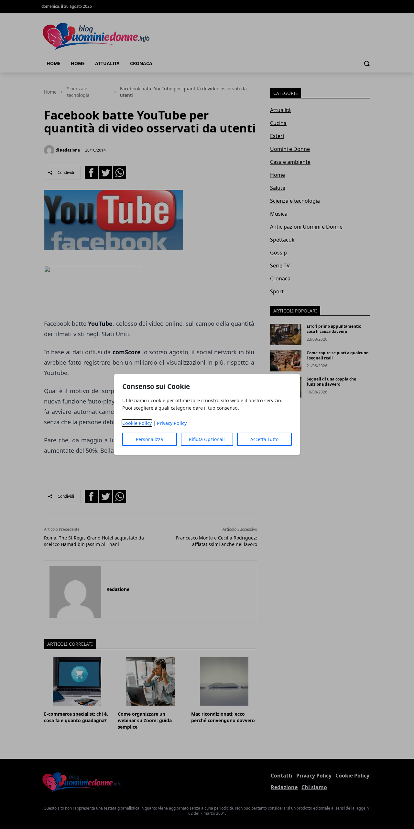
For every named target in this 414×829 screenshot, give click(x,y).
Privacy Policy (172, 423)
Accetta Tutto (264, 439)
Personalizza (149, 439)
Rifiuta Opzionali (207, 439)
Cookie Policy (137, 423)
